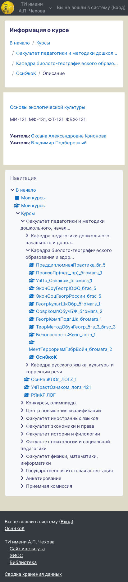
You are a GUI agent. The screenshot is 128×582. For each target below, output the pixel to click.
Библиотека (23, 562)
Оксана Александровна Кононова (68, 136)
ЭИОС (16, 555)
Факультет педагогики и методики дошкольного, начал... (67, 53)
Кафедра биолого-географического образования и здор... (67, 63)
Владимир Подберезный (59, 143)
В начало (20, 43)
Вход (118, 7)
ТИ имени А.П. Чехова (32, 7)
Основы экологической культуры (47, 107)
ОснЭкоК (26, 73)
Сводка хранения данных (33, 574)
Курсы (43, 43)
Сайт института (27, 549)
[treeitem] (64, 338)
